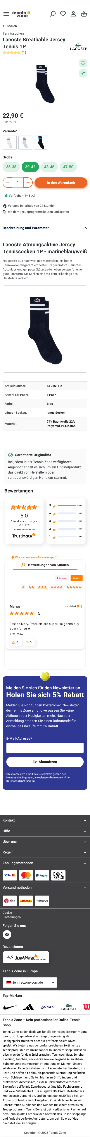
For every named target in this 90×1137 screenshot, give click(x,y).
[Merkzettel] (62, 14)
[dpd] (10, 900)
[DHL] (26, 900)
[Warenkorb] (83, 14)
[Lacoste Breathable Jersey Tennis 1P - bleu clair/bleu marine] (25, 142)
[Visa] (10, 875)
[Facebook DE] (7, 934)
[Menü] (6, 13)
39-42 (30, 167)
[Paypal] (42, 875)
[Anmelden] (73, 13)
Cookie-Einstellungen (7, 915)
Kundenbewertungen (24, 523)
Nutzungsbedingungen (19, 777)
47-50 (68, 167)
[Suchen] (52, 13)
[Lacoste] (78, 46)
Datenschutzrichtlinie (18, 781)
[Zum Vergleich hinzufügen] (83, 73)
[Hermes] (42, 900)
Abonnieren (48, 762)
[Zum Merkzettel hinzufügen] (83, 63)
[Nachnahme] (58, 875)
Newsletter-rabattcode (48, 777)
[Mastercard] (26, 875)
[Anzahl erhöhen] (28, 182)
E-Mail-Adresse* (19, 738)
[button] (12, 557)
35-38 (11, 167)
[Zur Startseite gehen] (21, 14)
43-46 (49, 167)
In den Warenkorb (61, 183)
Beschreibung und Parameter (26, 228)
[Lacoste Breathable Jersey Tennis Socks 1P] (10, 142)
